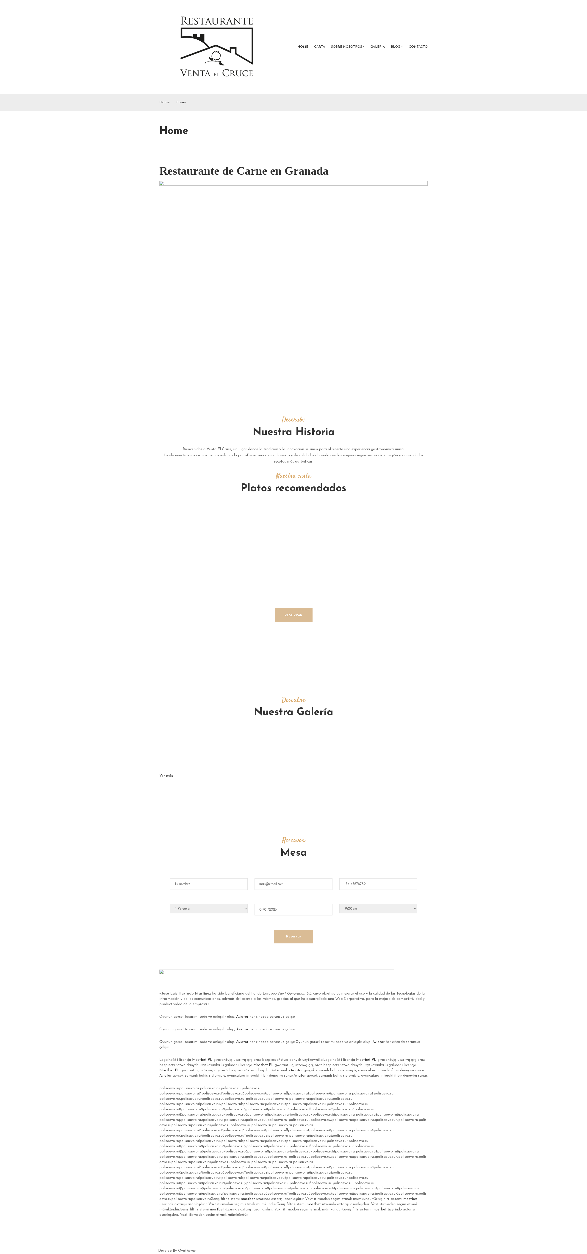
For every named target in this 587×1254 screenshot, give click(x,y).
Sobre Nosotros (346, 47)
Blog (395, 47)
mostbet (248, 1199)
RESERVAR (293, 615)
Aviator (242, 1017)
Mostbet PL (202, 1060)
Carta (319, 47)
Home (302, 47)
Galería (378, 47)
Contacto (418, 47)
